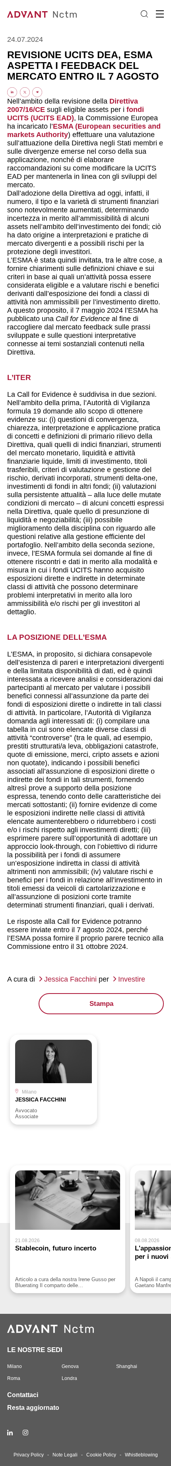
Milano (14, 1366)
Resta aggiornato (33, 1407)
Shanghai (126, 1366)
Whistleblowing (141, 1455)
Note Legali (65, 1455)
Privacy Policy (29, 1455)
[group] (53, 1079)
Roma (13, 1378)
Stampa (101, 1003)
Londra (69, 1378)
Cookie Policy (101, 1455)
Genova (70, 1366)
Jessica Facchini (70, 979)
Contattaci (22, 1395)
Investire (131, 979)
